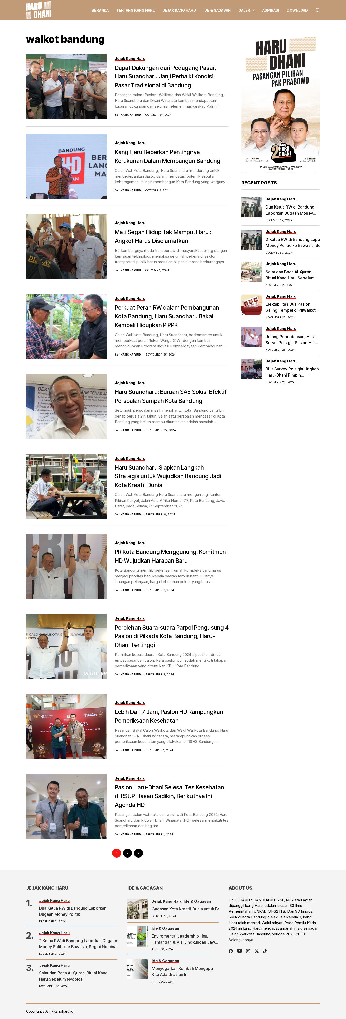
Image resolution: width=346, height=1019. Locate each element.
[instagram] (248, 951)
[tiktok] (265, 951)
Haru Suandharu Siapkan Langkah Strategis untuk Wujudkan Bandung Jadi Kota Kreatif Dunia (168, 476)
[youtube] (239, 951)
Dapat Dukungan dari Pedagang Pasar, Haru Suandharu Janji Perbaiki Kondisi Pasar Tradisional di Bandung (165, 76)
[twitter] (257, 951)
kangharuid (131, 114)
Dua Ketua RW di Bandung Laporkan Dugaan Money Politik (290, 213)
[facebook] (231, 951)
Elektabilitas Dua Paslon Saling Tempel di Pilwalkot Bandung (291, 310)
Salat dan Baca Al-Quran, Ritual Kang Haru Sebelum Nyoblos (290, 277)
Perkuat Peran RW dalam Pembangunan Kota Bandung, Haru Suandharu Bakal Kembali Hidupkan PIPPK (167, 316)
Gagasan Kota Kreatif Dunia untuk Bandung (192, 908)
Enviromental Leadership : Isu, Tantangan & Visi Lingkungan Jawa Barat (184, 942)
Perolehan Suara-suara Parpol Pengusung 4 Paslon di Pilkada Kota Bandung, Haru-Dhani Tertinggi (172, 636)
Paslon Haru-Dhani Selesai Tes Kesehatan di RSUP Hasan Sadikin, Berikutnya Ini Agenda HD (169, 796)
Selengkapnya (241, 939)
